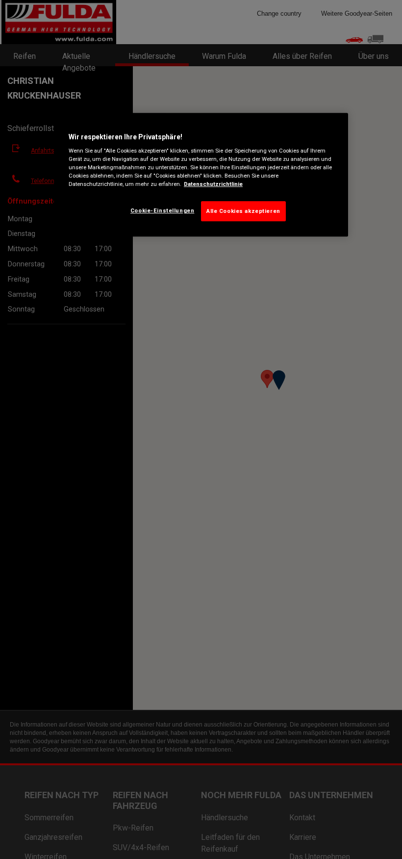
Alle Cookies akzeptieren (243, 211)
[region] (201, 175)
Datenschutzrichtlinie (213, 184)
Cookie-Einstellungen (162, 210)
